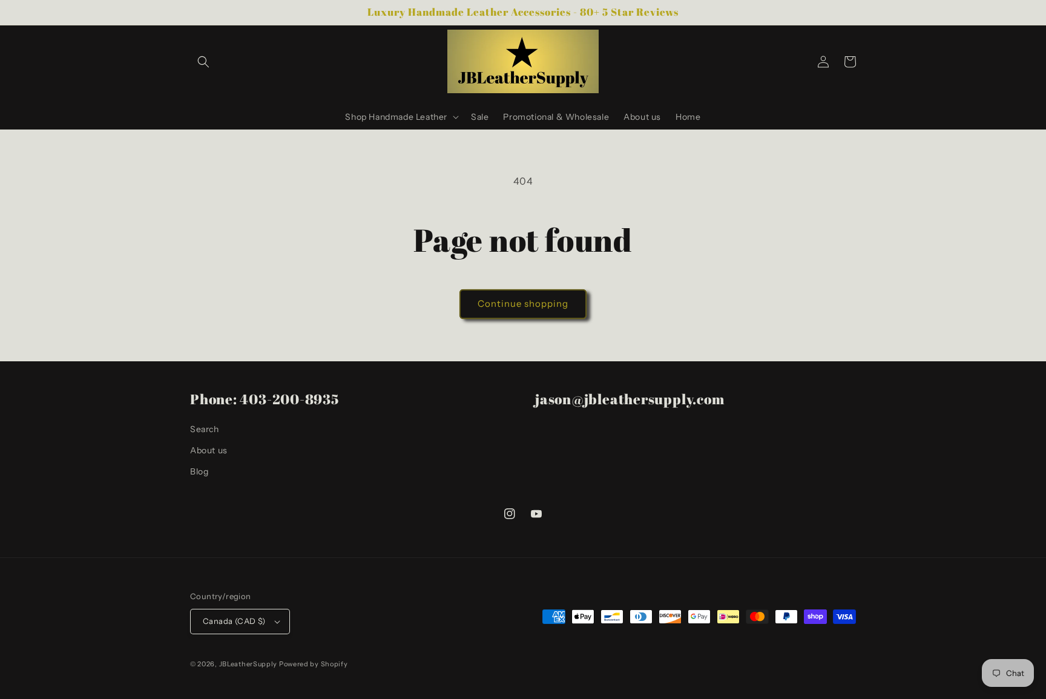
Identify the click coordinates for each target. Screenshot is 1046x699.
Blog (199, 471)
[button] (203, 61)
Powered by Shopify (313, 664)
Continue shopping (523, 303)
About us (209, 450)
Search (204, 429)
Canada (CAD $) (234, 621)
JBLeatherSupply (248, 664)
